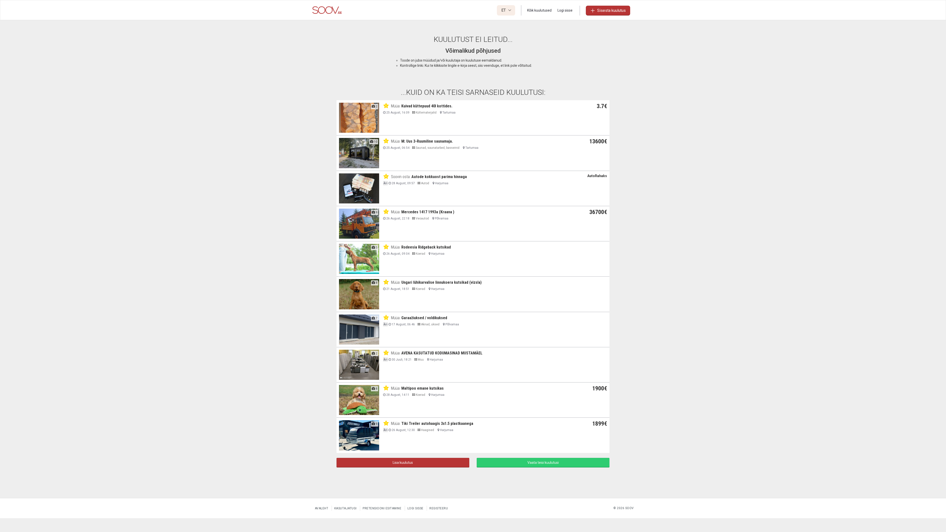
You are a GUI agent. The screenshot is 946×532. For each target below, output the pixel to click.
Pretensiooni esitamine (382, 508)
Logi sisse (565, 10)
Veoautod (422, 218)
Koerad (420, 253)
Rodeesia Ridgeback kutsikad (426, 247)
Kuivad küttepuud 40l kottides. (426, 106)
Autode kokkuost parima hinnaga (439, 176)
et (504, 10)
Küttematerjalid (426, 112)
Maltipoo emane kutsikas (422, 388)
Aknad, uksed (429, 324)
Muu (420, 359)
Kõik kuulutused (539, 10)
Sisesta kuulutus (611, 10)
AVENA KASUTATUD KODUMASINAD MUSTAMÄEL (441, 353)
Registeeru (438, 508)
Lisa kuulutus (403, 463)
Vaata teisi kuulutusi (543, 463)
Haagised (427, 430)
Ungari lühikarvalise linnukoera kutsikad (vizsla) (441, 282)
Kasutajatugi (345, 508)
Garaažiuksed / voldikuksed (424, 318)
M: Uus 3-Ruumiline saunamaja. (427, 141)
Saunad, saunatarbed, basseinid (437, 148)
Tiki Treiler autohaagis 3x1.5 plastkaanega (437, 423)
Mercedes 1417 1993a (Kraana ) (427, 212)
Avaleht (321, 508)
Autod (424, 183)
